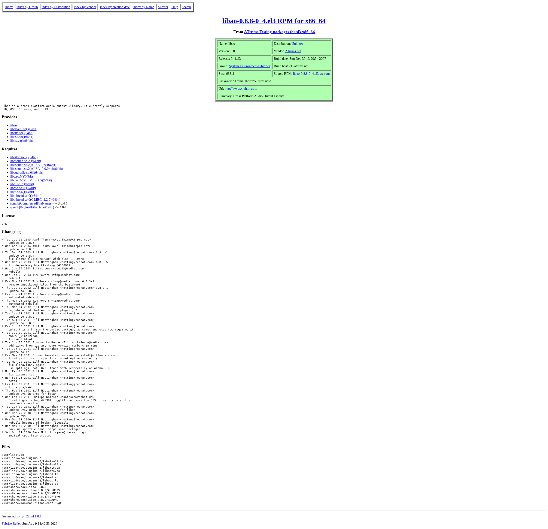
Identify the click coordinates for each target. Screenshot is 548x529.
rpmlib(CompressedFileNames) (31, 203)
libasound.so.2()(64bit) (25, 161)
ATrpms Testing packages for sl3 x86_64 (279, 32)
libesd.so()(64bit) (21, 137)
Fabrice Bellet (11, 523)
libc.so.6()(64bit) (21, 176)
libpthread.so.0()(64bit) (25, 195)
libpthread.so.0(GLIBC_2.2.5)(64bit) (35, 199)
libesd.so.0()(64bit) (23, 188)
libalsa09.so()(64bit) (23, 129)
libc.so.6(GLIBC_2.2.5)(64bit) (31, 180)
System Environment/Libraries (249, 66)
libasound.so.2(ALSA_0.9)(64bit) (33, 165)
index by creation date (115, 7)
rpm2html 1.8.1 (31, 516)
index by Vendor (85, 7)
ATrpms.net (293, 51)
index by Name (143, 7)
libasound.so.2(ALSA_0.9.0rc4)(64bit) (36, 168)
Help (174, 7)
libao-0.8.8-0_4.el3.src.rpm (311, 73)
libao (13, 125)
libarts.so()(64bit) (21, 133)
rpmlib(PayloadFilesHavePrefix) (32, 207)
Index (9, 7)
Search (186, 7)
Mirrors (163, 7)
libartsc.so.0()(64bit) (23, 157)
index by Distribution (56, 7)
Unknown (298, 43)
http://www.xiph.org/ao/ (241, 88)
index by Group (27, 7)
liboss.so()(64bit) (21, 140)
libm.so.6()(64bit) (22, 192)
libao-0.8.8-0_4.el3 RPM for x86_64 (274, 21)
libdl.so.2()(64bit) (22, 184)
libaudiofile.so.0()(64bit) (26, 172)
